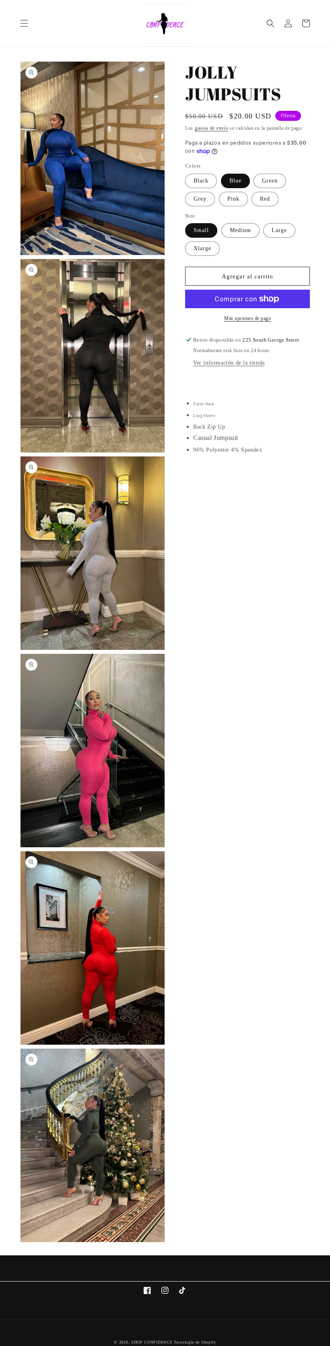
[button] (24, 23)
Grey (200, 199)
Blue (235, 181)
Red (265, 199)
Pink (233, 199)
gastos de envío (212, 128)
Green (270, 181)
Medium (240, 230)
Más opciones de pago (247, 318)
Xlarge (202, 248)
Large (279, 230)
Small (201, 230)
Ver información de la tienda (229, 363)
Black (201, 181)
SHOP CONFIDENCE (152, 1342)
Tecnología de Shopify (195, 1342)
